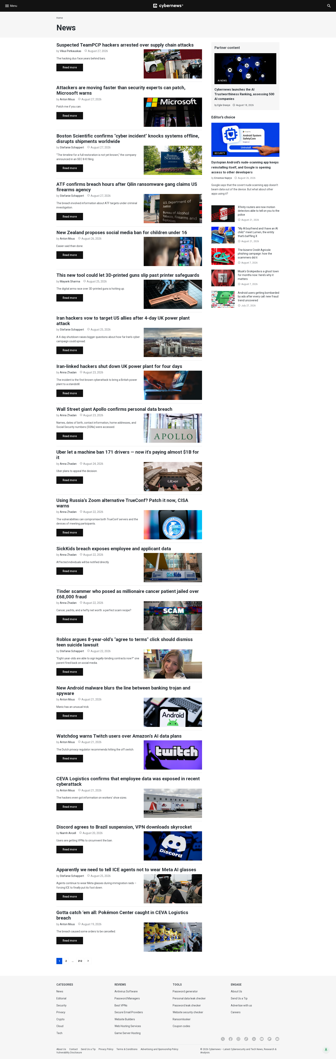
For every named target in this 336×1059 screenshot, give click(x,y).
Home (59, 18)
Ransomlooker (182, 1019)
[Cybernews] (168, 6)
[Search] (329, 6)
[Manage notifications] (326, 1050)
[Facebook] (230, 1039)
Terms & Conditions (126, 1049)
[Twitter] (222, 1039)
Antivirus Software (126, 991)
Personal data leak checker (189, 998)
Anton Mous (67, 99)
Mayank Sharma (70, 281)
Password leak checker (187, 1005)
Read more (66, 68)
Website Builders (125, 1019)
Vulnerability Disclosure (69, 1052)
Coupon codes (181, 1026)
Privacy (60, 1012)
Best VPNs (121, 1005)
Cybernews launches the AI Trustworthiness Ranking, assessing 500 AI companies (244, 94)
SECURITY (219, 153)
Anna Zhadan (68, 372)
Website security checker (188, 1012)
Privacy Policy (106, 1049)
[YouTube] (261, 1039)
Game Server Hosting (128, 1033)
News (59, 991)
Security (61, 1005)
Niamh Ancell (68, 833)
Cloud (59, 1026)
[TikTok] (246, 1039)
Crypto (60, 1019)
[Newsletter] (277, 1039)
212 (80, 961)
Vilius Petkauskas (70, 51)
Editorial (61, 998)
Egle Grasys (223, 105)
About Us (236, 991)
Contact (73, 1049)
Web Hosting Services (128, 1026)
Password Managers (127, 998)
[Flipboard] (269, 1039)
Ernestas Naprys (223, 178)
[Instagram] (238, 1039)
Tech (59, 1033)
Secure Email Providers (129, 1012)
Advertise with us (241, 1005)
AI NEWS (222, 80)
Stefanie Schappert (72, 147)
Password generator (185, 991)
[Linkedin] (254, 1039)
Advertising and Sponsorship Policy (159, 1049)
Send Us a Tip (239, 998)
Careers (236, 1012)
